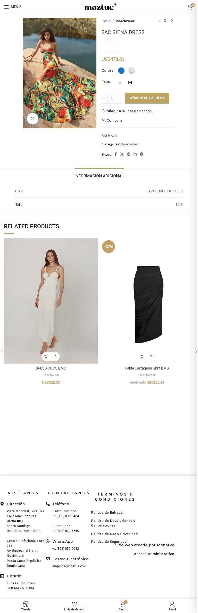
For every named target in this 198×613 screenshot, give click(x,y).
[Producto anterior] (159, 21)
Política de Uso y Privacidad (114, 534)
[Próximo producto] (172, 21)
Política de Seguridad (109, 542)
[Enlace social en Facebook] (115, 154)
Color (106, 70)
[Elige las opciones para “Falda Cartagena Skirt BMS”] (142, 356)
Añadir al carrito (147, 98)
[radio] (121, 70)
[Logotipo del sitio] (99, 6)
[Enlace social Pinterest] (128, 154)
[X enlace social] (122, 154)
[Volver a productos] (166, 21)
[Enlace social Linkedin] (135, 154)
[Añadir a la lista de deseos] (55, 356)
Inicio (106, 21)
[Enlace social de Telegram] (141, 154)
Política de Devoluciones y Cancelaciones (113, 523)
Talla (106, 82)
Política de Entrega (107, 512)
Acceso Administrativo (154, 554)
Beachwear (125, 21)
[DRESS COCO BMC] (51, 301)
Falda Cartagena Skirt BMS (147, 368)
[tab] (99, 175)
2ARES (109, 46)
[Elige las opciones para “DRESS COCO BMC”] (46, 356)
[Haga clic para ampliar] (32, 118)
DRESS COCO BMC (51, 368)
